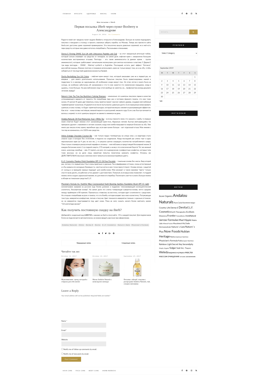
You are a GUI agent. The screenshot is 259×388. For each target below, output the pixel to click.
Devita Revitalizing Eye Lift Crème (75, 76)
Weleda (163, 252)
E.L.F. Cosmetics (109, 225)
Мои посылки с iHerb (106, 22)
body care (94, 370)
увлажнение (190, 257)
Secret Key (177, 244)
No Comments (114, 34)
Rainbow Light (165, 244)
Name (64, 321)
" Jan (160, 101)
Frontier (171, 216)
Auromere (186, 203)
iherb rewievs (109, 370)
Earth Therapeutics (178, 212)
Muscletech (177, 223)
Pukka (180, 241)
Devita (97, 225)
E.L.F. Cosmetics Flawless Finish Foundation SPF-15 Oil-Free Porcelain (88, 161)
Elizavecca (163, 216)
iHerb (113, 13)
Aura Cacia (178, 203)
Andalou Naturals (69, 225)
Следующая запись (128, 243)
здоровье (91, 13)
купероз (181, 253)
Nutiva (172, 237)
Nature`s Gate (124, 225)
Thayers (188, 248)
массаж (163, 256)
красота (78, 13)
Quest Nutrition (188, 241)
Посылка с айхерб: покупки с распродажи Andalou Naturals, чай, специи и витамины (137, 281)
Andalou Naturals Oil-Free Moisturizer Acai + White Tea (82, 119)
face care (80, 370)
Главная (67, 13)
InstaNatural (190, 216)
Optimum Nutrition (182, 237)
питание (182, 256)
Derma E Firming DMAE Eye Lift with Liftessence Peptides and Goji (89, 54)
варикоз (173, 252)
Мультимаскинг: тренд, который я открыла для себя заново (74, 280)
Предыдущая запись (84, 243)
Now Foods (172, 231)
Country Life (164, 208)
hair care (67, 370)
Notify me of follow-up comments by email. (80, 349)
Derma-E (89, 225)
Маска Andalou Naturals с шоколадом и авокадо (102, 280)
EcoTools (190, 212)
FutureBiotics (180, 216)
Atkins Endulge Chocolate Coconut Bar (76, 136)
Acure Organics (166, 196)
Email (64, 330)
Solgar (172, 248)
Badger (193, 203)
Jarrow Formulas (168, 220)
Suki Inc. (180, 248)
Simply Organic (164, 248)
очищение (173, 256)
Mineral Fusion (168, 223)
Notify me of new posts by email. (76, 354)
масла (189, 252)
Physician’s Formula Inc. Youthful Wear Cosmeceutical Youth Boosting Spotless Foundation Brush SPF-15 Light (105, 184)
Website (64, 340)
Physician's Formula (140, 225)
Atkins (81, 225)
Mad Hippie (185, 220)
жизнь (103, 13)
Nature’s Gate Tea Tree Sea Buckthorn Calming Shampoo (83, 96)
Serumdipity (188, 244)
